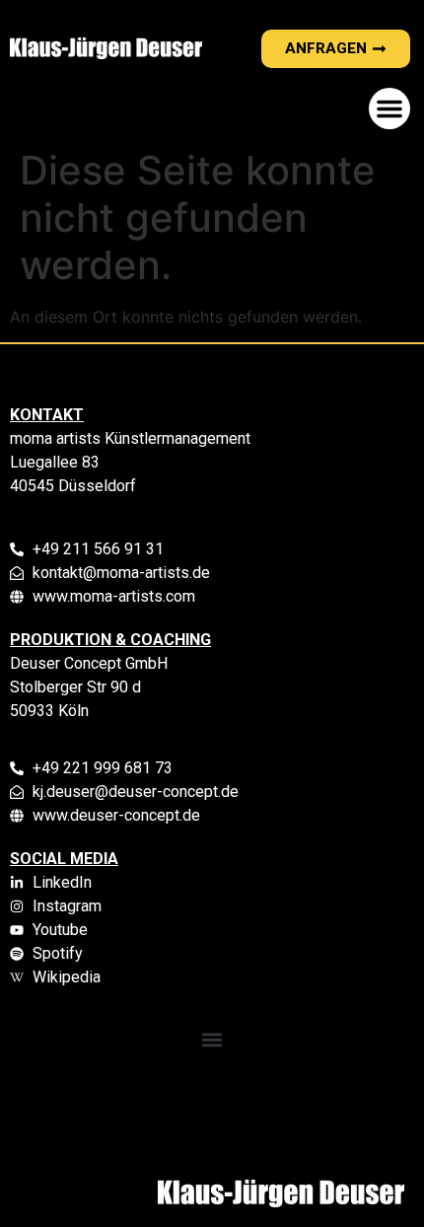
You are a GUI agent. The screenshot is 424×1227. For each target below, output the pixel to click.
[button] (389, 108)
